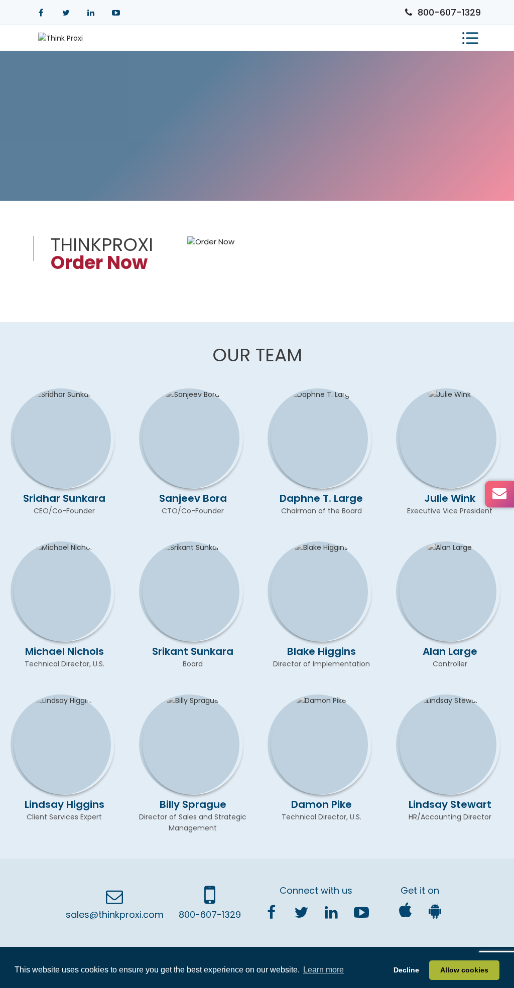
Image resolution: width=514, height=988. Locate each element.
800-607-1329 (449, 12)
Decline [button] (406, 970)
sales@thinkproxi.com (115, 914)
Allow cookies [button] (464, 970)
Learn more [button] (323, 969)
